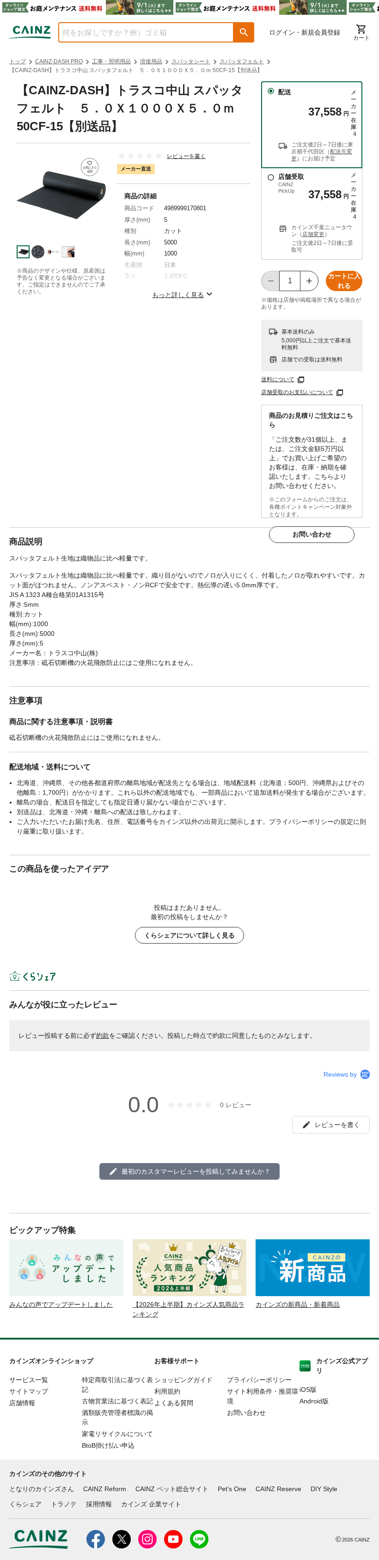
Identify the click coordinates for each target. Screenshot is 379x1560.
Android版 (314, 1401)
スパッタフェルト (242, 61)
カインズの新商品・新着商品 (298, 1304)
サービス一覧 (28, 1379)
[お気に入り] (90, 167)
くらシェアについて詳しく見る (189, 935)
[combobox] (139, 32)
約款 (102, 1035)
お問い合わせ (312, 534)
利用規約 (167, 1391)
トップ (17, 61)
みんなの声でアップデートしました (61, 1304)
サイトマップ (28, 1391)
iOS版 (308, 1389)
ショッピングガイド (183, 1379)
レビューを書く (186, 156)
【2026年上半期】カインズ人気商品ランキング (189, 1309)
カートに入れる (344, 280)
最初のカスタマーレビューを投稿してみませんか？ (196, 1171)
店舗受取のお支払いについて (297, 392)
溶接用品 (151, 61)
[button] (244, 32)
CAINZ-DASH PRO (59, 61)
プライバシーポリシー (259, 1379)
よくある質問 (173, 1403)
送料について (277, 379)
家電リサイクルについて (117, 1434)
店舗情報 (22, 1403)
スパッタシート (190, 61)
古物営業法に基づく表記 (117, 1401)
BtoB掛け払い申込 (108, 1445)
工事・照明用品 (111, 61)
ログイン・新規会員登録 (304, 32)
